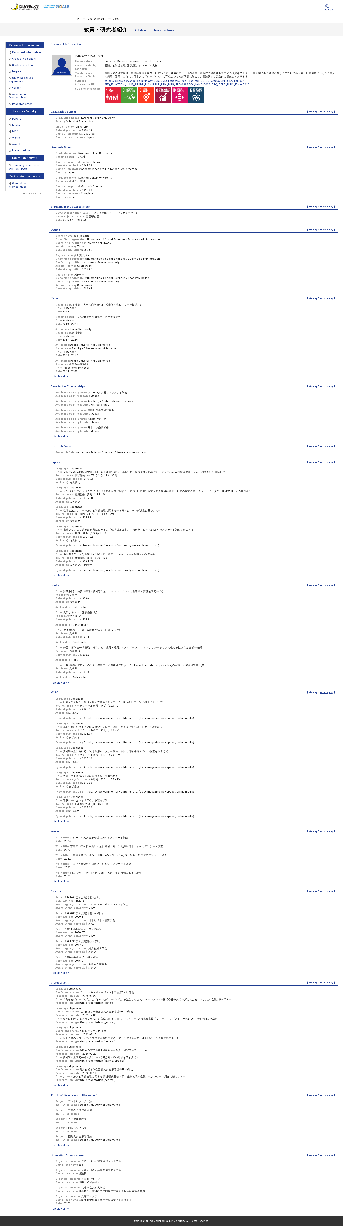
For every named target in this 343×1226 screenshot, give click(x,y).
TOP (78, 18)
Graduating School (24, 58)
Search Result (97, 18)
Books (16, 125)
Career (16, 87)
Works (16, 137)
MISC (15, 131)
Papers (16, 118)
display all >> (61, 376)
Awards (17, 144)
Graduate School (23, 65)
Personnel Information (26, 52)
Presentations (21, 150)
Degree (16, 71)
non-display (326, 111)
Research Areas (22, 104)
